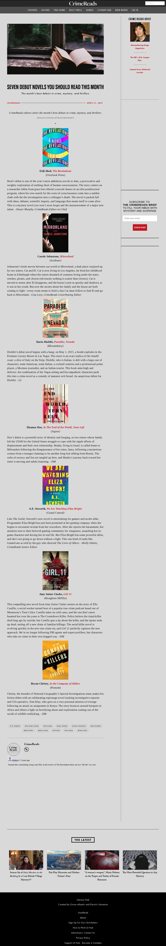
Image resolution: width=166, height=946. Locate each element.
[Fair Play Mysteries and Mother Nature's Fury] (64, 867)
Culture (45, 10)
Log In (135, 10)
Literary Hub (104, 10)
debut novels (43, 730)
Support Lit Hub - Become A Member (83, 942)
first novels (68, 730)
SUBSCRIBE (140, 227)
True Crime (59, 10)
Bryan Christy (62, 726)
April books (47, 726)
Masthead (83, 912)
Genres (90, 10)
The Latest (83, 840)
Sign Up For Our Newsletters (83, 922)
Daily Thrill (75, 10)
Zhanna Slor (82, 730)
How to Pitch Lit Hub (83, 927)
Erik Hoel (56, 730)
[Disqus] (55, 788)
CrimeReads (13, 103)
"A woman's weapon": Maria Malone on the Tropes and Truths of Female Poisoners (102, 876)
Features (32, 10)
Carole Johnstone (79, 726)
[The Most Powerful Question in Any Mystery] (140, 867)
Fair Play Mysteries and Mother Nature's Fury (64, 874)
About (83, 917)
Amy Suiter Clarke (32, 726)
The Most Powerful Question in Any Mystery (140, 874)
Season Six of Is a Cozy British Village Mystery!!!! (26, 876)
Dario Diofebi (96, 726)
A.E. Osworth (15, 726)
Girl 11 (67, 594)
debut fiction (28, 730)
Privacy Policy (83, 937)
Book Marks (121, 10)
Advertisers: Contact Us (83, 932)
